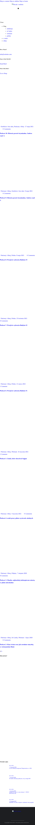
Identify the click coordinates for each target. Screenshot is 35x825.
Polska (14, 255)
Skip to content (4, 1)
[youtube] (21, 9)
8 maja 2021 (29, 191)
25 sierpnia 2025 (13, 801)
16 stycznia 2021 (23, 452)
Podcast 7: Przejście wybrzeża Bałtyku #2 (13, 325)
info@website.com (6, 54)
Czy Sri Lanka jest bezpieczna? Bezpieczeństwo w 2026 (20, 768)
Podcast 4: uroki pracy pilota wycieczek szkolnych (16, 518)
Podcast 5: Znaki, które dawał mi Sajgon (13, 458)
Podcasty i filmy (19, 126)
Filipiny (14, 573)
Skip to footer (23, 1)
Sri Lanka (15, 637)
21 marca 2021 (21, 384)
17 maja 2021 (29, 126)
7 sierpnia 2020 (22, 573)
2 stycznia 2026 (13, 777)
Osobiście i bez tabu (7, 126)
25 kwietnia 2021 (21, 318)
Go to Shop (3, 73)
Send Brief (3, 64)
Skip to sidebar (14, 1)
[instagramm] (24, 9)
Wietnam (14, 452)
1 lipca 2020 (28, 637)
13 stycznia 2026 (13, 767)
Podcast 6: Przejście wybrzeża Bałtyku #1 (13, 391)
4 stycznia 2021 (16, 514)
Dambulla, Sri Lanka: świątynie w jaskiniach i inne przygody (21, 802)
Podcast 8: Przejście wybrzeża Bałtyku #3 (13, 260)
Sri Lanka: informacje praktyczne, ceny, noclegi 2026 (19, 778)
